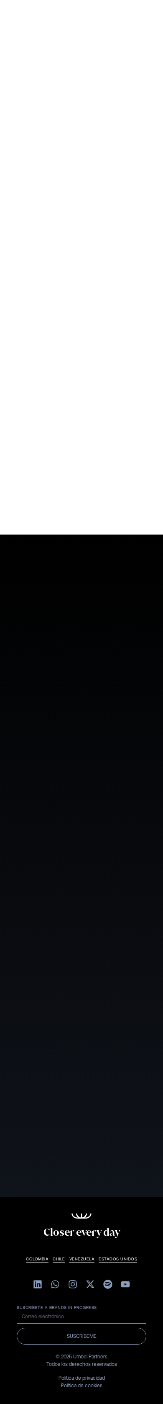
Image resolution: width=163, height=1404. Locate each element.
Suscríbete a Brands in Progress (57, 1308)
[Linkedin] (37, 1284)
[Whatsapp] (55, 1284)
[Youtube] (125, 1284)
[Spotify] (107, 1284)
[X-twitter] (90, 1284)
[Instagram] (72, 1284)
